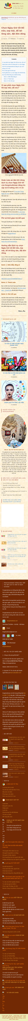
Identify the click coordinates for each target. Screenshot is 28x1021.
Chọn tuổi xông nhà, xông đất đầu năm (13, 873)
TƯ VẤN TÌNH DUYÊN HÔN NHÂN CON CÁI (14, 373)
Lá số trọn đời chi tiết (8, 787)
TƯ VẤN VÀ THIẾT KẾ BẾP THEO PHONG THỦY (14, 344)
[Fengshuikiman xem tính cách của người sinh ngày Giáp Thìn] (3, 536)
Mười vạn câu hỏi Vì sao (9, 796)
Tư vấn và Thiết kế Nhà (9, 953)
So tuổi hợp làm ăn (8, 866)
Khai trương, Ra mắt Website (10, 812)
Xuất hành (5, 803)
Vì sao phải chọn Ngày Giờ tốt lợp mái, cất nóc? (14, 62)
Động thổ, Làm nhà (8, 805)
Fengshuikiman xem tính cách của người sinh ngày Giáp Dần (17, 756)
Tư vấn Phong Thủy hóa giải (10, 960)
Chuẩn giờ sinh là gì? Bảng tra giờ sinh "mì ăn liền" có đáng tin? (14, 492)
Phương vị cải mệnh (8, 794)
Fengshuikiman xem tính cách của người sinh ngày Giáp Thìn (17, 739)
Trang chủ (3, 19)
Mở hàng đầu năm (7, 816)
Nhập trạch (5, 808)
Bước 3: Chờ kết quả (9, 81)
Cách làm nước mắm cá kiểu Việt (15, 564)
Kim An (5, 38)
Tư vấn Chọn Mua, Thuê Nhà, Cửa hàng (13, 958)
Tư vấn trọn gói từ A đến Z (9, 884)
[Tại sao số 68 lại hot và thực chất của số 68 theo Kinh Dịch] (3, 542)
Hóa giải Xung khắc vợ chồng (10, 853)
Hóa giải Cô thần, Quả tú (9, 855)
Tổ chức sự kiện (7, 814)
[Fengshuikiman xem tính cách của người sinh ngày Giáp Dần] (3, 550)
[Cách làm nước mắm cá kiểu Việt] (3, 565)
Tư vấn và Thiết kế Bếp (9, 956)
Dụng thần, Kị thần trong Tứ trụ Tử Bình (11, 485)
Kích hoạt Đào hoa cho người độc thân (13, 857)
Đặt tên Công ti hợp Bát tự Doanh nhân (13, 888)
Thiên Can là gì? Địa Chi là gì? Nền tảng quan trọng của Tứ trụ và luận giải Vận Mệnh (16, 556)
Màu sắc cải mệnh (7, 792)
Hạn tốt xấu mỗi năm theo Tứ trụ (11, 789)
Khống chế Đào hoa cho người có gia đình (14, 859)
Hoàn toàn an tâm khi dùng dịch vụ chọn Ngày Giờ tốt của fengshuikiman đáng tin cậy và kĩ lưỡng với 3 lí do (13, 66)
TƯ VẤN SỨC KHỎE (13, 992)
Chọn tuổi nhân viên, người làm (11, 868)
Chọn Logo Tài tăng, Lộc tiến (10, 886)
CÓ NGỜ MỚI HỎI (19, 915)
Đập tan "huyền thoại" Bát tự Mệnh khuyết (12, 495)
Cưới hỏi (5, 810)
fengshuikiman (12, 233)
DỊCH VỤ (21, 38)
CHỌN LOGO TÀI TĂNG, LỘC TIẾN (14, 402)
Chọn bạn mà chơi (7, 871)
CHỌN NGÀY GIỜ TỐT (12, 800)
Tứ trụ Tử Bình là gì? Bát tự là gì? (10, 483)
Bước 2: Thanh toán (9, 78)
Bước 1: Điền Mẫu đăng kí (10, 76)
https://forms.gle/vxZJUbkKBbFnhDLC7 (11, 278)
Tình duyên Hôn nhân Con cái (10, 850)
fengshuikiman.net (12, 620)
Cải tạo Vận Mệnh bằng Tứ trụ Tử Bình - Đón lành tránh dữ (13, 488)
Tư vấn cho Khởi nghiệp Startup (11, 882)
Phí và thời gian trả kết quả (8, 70)
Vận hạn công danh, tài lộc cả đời (11, 931)
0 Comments (14, 537)
